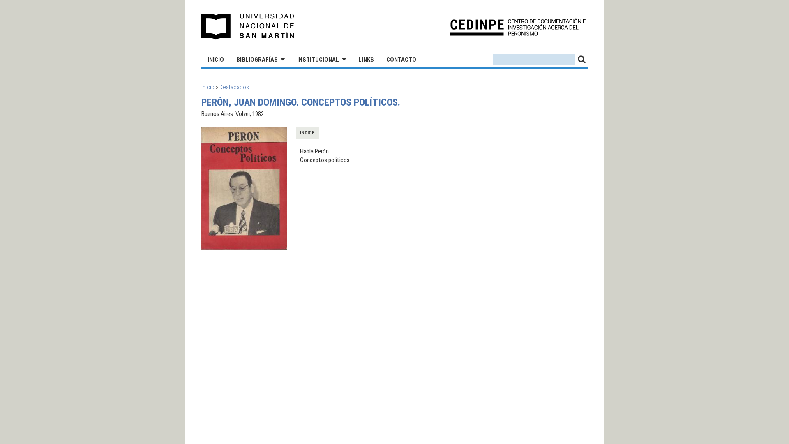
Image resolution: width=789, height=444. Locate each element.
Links (366, 59)
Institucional (318, 59)
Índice (307, 133)
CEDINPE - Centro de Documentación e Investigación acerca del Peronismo (518, 27)
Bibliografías (257, 59)
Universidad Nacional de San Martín (248, 27)
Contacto (401, 59)
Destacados (234, 87)
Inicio (216, 59)
